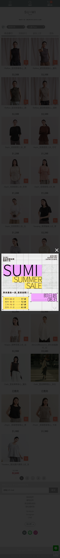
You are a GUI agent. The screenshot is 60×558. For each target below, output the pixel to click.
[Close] (57, 250)
